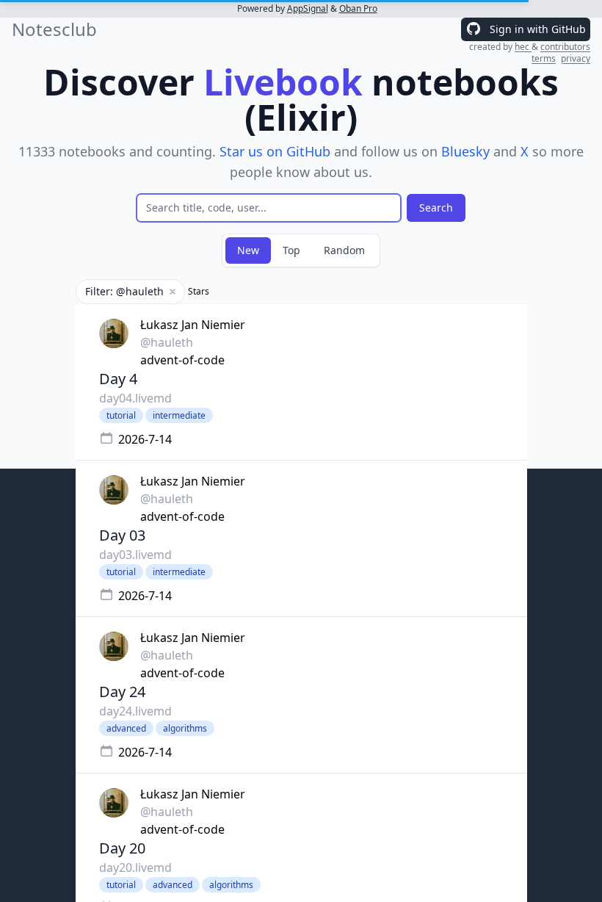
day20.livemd (135, 867)
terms (544, 58)
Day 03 (122, 535)
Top (291, 250)
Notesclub (54, 29)
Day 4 (118, 379)
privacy (575, 58)
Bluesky (465, 151)
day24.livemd (135, 711)
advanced (126, 728)
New (248, 250)
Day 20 (122, 848)
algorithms (185, 728)
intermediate (179, 415)
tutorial (121, 415)
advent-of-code (182, 360)
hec (523, 46)
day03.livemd (135, 554)
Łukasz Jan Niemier (192, 325)
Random (344, 250)
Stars (198, 291)
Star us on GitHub (275, 151)
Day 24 (122, 691)
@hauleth (166, 342)
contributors (565, 46)
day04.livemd (135, 398)
